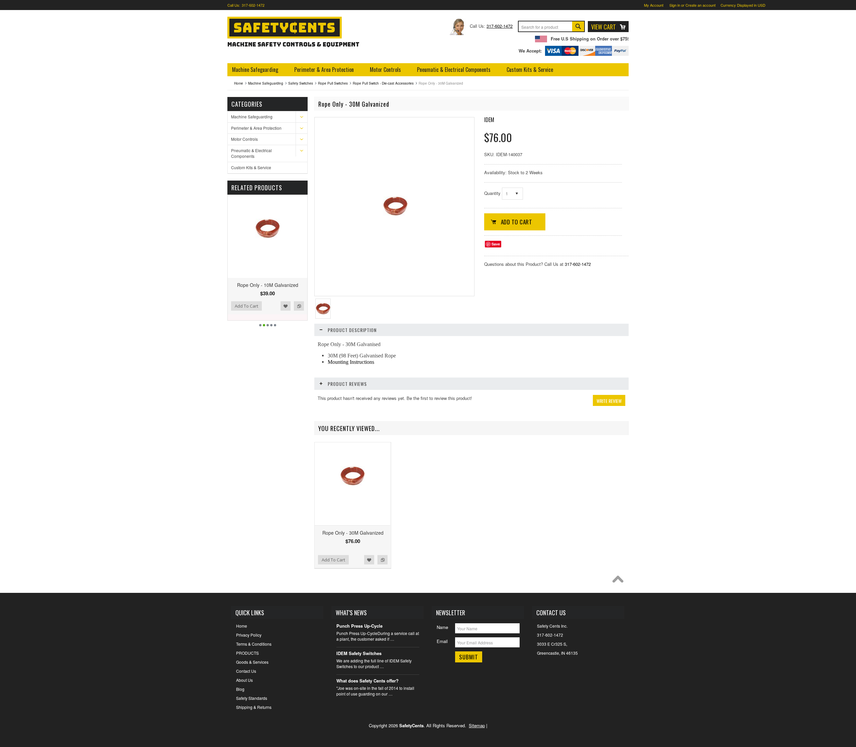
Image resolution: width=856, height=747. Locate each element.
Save (496, 243)
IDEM (489, 120)
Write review (609, 400)
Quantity (492, 193)
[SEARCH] (578, 27)
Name (442, 627)
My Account (653, 5)
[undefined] (395, 214)
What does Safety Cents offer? (367, 681)
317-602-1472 (253, 5)
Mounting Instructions (351, 362)
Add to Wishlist (293, 306)
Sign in (674, 5)
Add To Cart (253, 306)
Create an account (700, 5)
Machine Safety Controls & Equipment (293, 44)
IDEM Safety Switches (359, 653)
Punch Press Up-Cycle (359, 626)
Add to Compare (306, 306)
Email (442, 641)
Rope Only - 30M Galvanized (353, 532)
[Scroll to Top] (619, 580)
